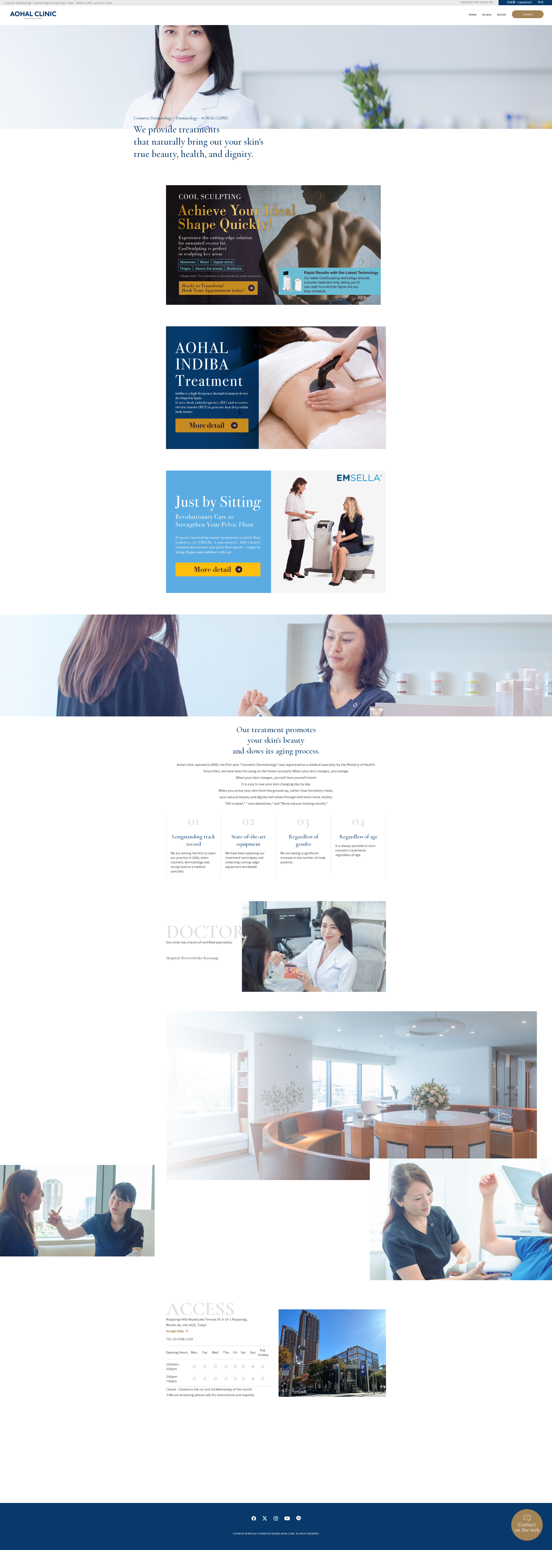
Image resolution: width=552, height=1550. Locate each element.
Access (487, 14)
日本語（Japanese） (520, 2)
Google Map (175, 1331)
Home (473, 14)
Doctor (501, 14)
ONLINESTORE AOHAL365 (477, 2)
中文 (541, 2)
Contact (528, 14)
